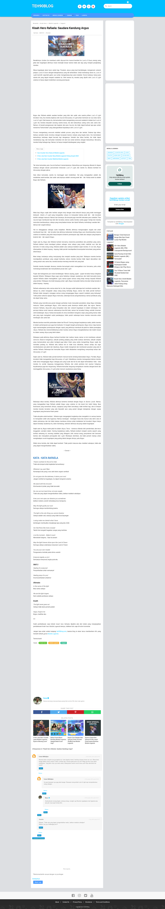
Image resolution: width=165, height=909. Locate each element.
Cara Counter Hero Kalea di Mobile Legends (51, 153)
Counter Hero (119, 152)
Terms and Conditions (103, 902)
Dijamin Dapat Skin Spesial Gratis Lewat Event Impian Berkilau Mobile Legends (91, 740)
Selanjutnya (36, 879)
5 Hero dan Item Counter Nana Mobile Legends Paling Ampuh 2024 (58, 156)
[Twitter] (84, 6)
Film (77, 15)
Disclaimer (88, 902)
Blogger (121, 224)
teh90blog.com (62, 631)
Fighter (110, 155)
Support (64, 643)
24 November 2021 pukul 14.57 (92, 797)
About (57, 902)
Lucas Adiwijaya (43, 756)
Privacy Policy (77, 902)
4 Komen (48, 33)
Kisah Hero (43, 643)
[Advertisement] (68, 99)
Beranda (36, 15)
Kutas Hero (126, 155)
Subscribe (120, 209)
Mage (109, 158)
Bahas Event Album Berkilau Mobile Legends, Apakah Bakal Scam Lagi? (58, 740)
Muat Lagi (38, 882)
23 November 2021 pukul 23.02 (93, 756)
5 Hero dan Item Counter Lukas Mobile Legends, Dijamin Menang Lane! (40, 739)
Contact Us (66, 902)
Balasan (40, 773)
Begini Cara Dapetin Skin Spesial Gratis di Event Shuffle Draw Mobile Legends (75, 740)
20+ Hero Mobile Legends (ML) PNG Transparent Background (123, 248)
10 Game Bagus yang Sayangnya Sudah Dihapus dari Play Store (122, 264)
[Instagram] (89, 6)
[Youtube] (93, 6)
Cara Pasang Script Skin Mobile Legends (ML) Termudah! (122, 256)
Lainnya (84, 15)
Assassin (110, 152)
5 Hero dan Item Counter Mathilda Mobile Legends (52, 159)
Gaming (69, 15)
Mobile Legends (58, 15)
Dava (46, 798)
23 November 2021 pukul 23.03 (92, 779)
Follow (120, 184)
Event (127, 152)
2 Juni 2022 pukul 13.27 (94, 819)
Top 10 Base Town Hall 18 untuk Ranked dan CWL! (122, 273)
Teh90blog (42, 6)
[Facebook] (80, 6)
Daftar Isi (46, 15)
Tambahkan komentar (38, 838)
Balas (40, 768)
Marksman (116, 158)
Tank (129, 158)
